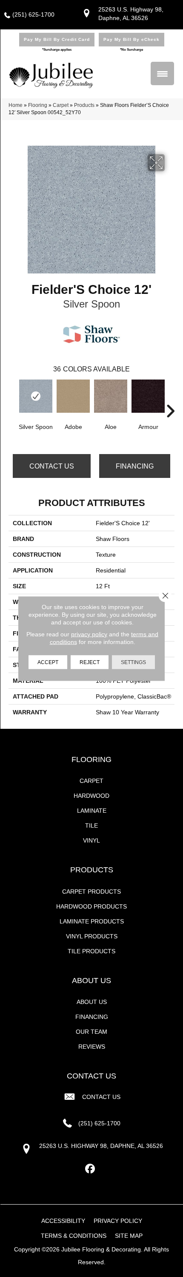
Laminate (91, 810)
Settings (133, 662)
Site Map (129, 1235)
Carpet (61, 105)
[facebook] (90, 1169)
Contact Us (51, 466)
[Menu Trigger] (162, 73)
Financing (135, 466)
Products (84, 105)
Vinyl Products (91, 936)
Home (16, 105)
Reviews (91, 1046)
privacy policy (89, 634)
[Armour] (148, 396)
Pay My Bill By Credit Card (57, 39)
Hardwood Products (91, 906)
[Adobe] (73, 396)
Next (170, 398)
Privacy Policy (118, 1220)
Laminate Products (92, 921)
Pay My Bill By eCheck (131, 39)
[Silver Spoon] (35, 396)
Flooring (37, 105)
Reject (90, 662)
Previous (12, 398)
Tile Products (91, 951)
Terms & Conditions (73, 1235)
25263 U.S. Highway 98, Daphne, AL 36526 (101, 1145)
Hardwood (91, 795)
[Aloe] (110, 396)
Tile (91, 825)
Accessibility (63, 1220)
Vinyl (91, 840)
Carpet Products (91, 891)
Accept (47, 662)
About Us (92, 1001)
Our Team (91, 1031)
